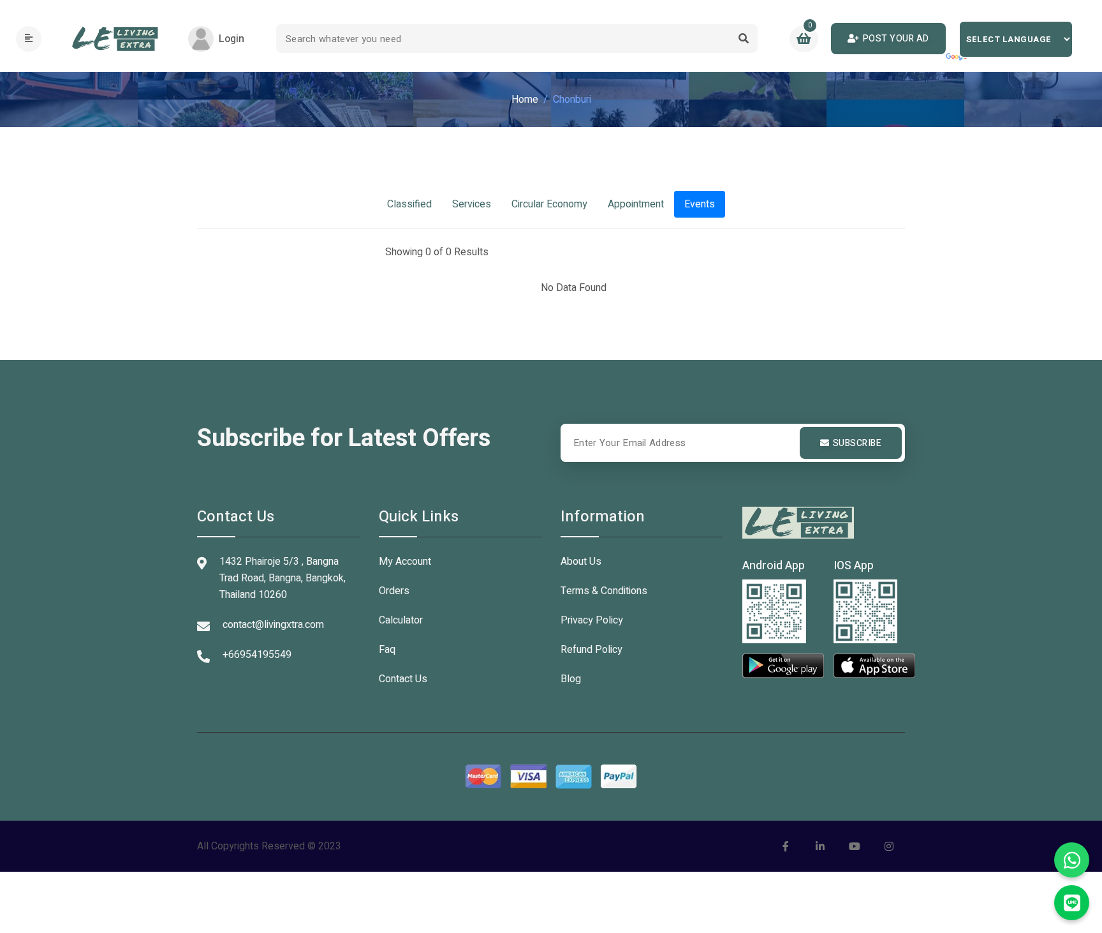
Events (699, 204)
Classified (409, 204)
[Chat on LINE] (1071, 902)
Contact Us (403, 679)
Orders (394, 591)
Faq (387, 649)
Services (471, 204)
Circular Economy (549, 204)
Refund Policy (591, 649)
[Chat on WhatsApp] (1071, 859)
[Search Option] (743, 38)
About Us (581, 561)
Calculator (401, 620)
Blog (571, 679)
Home (524, 99)
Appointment (636, 204)
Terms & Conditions (604, 591)
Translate (957, 57)
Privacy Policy (592, 620)
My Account (405, 561)
